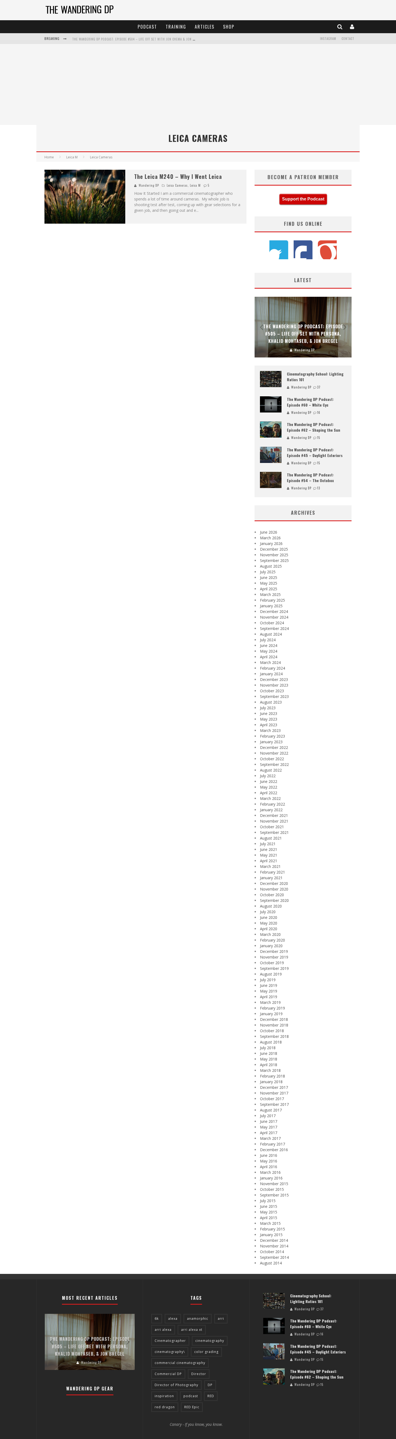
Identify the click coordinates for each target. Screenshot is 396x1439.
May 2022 (268, 787)
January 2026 (271, 543)
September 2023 (274, 696)
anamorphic (197, 1318)
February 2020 (272, 940)
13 (318, 488)
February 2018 (272, 1076)
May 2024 (268, 651)
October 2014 (272, 1251)
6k (157, 1318)
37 (319, 387)
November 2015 (274, 1183)
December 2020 (274, 883)
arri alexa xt (191, 1329)
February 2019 (272, 1008)
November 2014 (274, 1246)
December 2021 (274, 815)
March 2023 (270, 730)
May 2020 (268, 923)
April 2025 (268, 588)
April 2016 (268, 1166)
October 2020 (272, 894)
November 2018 (274, 1025)
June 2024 (268, 645)
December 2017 (274, 1087)
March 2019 (270, 1002)
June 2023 (268, 713)
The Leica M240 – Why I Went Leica (178, 176)
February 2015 (272, 1229)
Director (198, 1374)
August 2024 (271, 634)
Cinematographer (170, 1340)
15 (318, 437)
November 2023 (274, 685)
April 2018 (268, 1064)
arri (221, 1318)
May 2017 (268, 1127)
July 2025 (268, 571)
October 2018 (272, 1030)
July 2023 (268, 707)
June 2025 (268, 577)
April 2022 (268, 792)
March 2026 (270, 537)
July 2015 (268, 1200)
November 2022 (274, 753)
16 (318, 412)
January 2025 (271, 605)
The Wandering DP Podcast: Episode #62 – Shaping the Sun (313, 427)
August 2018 (271, 1042)
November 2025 (274, 554)
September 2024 (274, 628)
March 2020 (270, 934)
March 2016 (270, 1172)
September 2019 (274, 968)
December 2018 (274, 1019)
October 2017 (272, 1098)
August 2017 (271, 1110)
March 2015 (270, 1223)
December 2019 (274, 951)
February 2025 (272, 600)
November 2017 (274, 1093)
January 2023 (271, 741)
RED (210, 1396)
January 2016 (271, 1178)
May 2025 (268, 583)
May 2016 (268, 1161)
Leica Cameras (177, 185)
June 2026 (268, 532)
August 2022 (271, 770)
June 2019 (268, 985)
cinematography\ (170, 1351)
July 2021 (268, 843)
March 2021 (270, 866)
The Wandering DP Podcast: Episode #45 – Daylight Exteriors (315, 452)
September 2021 (274, 832)
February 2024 (272, 668)
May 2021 (268, 855)
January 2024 (271, 673)
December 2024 (274, 611)
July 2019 (268, 979)
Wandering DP (149, 185)
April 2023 (268, 724)
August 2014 (271, 1263)
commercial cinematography (180, 1362)
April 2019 (268, 996)
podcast (190, 1396)
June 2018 (268, 1053)
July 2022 (268, 775)
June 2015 (268, 1206)
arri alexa (163, 1329)
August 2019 (271, 974)
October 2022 (272, 758)
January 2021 (271, 877)
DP (210, 1385)
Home (49, 157)
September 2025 (274, 560)
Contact (348, 38)
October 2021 (272, 826)
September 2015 (274, 1195)
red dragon (165, 1407)
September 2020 (274, 900)
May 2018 (268, 1059)
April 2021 (268, 860)
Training (176, 26)
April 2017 (268, 1132)
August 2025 (271, 566)
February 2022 (272, 804)
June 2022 (268, 781)
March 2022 (270, 798)
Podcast (147, 26)
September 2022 (274, 764)
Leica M (195, 185)
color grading (206, 1351)
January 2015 (271, 1234)
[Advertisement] (198, 84)
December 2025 (274, 549)
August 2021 (271, 838)
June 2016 (268, 1155)
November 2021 (274, 821)
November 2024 (274, 617)
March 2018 (270, 1070)
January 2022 (271, 809)
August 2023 (271, 702)
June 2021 (268, 849)
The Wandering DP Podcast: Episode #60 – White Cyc (310, 402)
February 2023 (272, 736)
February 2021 (272, 872)
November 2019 (274, 957)
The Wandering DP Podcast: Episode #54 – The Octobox (310, 477)
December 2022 (274, 747)
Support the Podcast (303, 199)
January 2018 (271, 1081)
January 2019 (271, 1013)
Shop (228, 26)
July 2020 (268, 911)
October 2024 (272, 622)
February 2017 (272, 1144)
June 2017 (268, 1121)
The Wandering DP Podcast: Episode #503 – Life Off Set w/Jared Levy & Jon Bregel (135, 39)
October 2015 (272, 1189)
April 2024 (268, 656)
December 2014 (274, 1240)
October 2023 (272, 690)
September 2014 (274, 1257)
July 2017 (268, 1115)
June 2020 (268, 917)
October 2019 (272, 962)
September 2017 (274, 1104)
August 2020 (271, 906)
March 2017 (270, 1138)
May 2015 (268, 1212)
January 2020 (271, 945)
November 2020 (274, 889)
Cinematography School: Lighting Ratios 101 (310, 1298)
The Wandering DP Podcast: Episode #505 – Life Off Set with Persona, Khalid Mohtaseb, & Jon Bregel (303, 333)
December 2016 (274, 1149)
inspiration (164, 1396)
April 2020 (268, 928)
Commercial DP (168, 1374)
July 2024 (268, 639)
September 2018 (274, 1036)
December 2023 (274, 679)
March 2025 (270, 594)
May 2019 (268, 991)
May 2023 (268, 719)
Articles (204, 26)
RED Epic (191, 1407)
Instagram (328, 38)
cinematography (209, 1340)
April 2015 (268, 1217)
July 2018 (268, 1047)
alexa (173, 1318)
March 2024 (270, 662)
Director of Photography (176, 1385)
